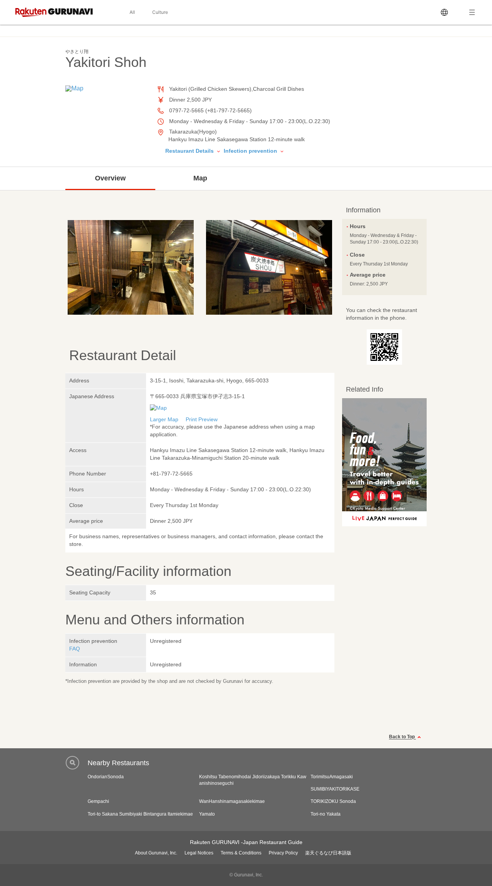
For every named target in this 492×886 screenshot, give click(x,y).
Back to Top (402, 737)
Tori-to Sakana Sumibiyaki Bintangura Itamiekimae (140, 814)
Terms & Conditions (241, 853)
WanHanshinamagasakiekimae (232, 801)
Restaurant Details (190, 151)
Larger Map (164, 419)
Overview (110, 178)
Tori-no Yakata (326, 814)
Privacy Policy (283, 853)
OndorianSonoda (106, 776)
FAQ (74, 649)
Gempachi (98, 801)
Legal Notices (198, 853)
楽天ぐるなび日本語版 (328, 853)
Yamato (207, 814)
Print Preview (202, 419)
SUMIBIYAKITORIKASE (335, 789)
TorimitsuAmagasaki (332, 776)
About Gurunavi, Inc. (156, 853)
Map (200, 178)
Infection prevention (251, 151)
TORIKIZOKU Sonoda (333, 801)
